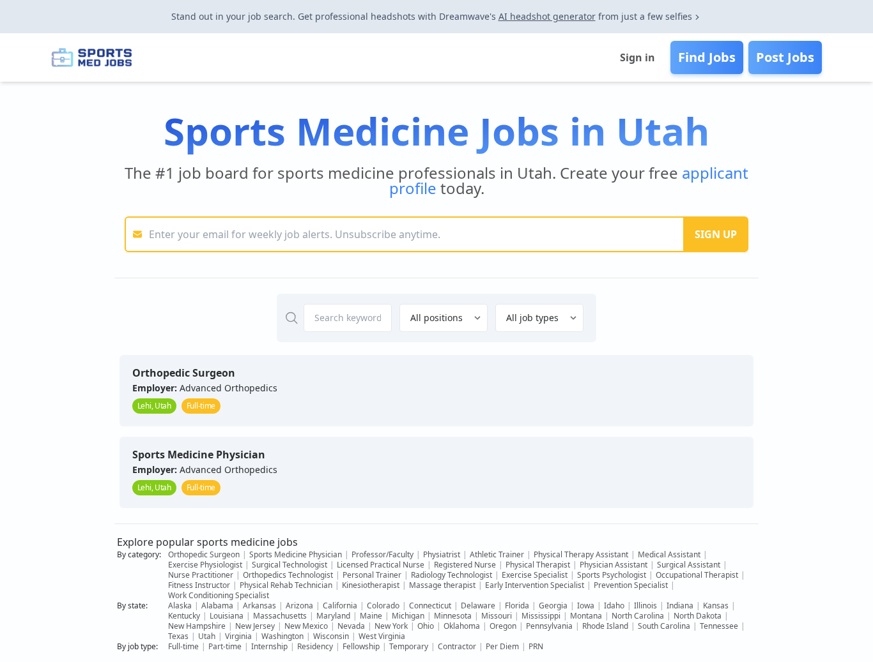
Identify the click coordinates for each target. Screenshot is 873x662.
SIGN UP (716, 234)
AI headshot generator (547, 16)
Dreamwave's (467, 16)
